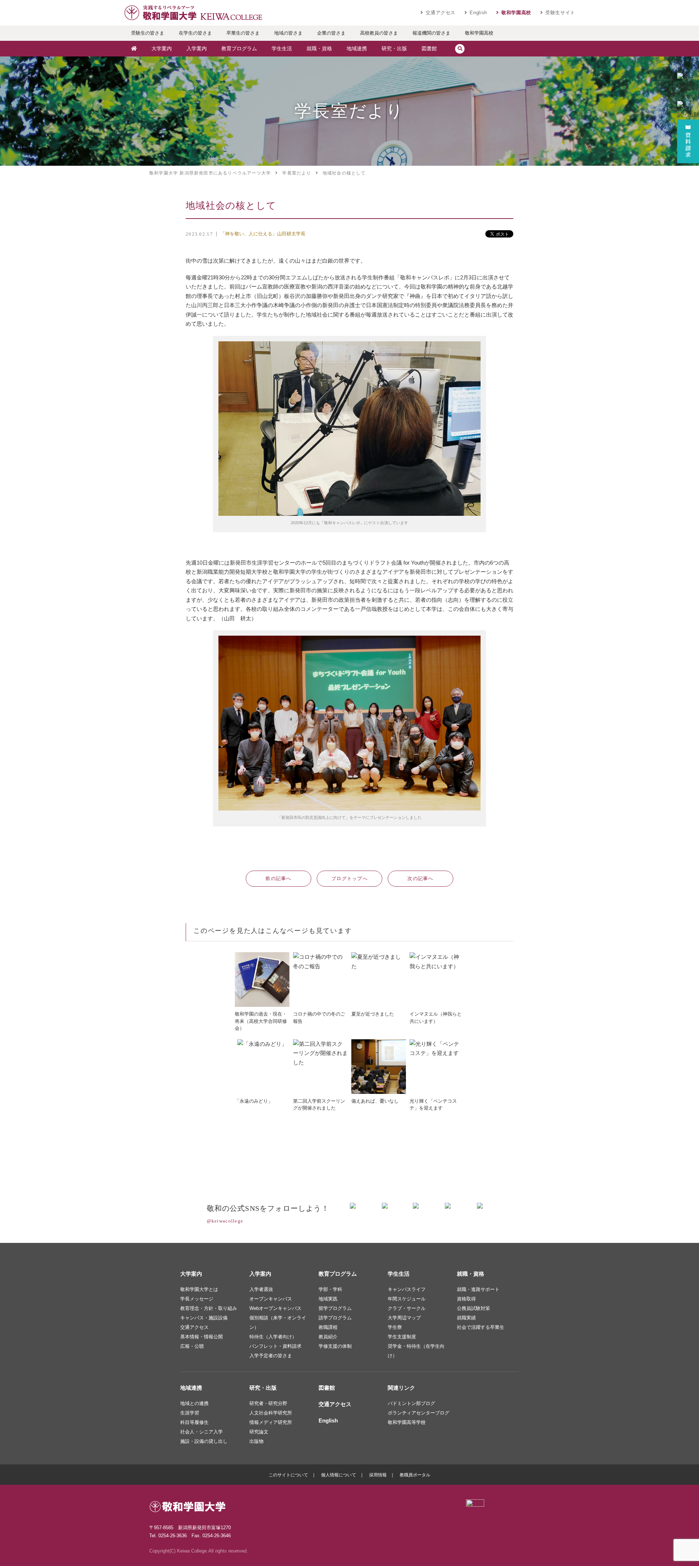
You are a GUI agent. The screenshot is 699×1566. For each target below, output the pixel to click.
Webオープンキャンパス (275, 1308)
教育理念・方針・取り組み (208, 1308)
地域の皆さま (288, 33)
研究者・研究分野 (268, 1403)
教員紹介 (328, 1336)
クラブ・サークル (407, 1308)
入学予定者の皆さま (270, 1355)
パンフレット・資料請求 (275, 1346)
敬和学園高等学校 (407, 1422)
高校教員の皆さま (379, 33)
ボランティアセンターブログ (418, 1413)
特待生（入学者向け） (273, 1336)
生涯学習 (189, 1413)
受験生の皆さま (147, 33)
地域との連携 (194, 1403)
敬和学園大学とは (199, 1289)
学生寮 (395, 1327)
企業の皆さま (331, 33)
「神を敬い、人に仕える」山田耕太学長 (262, 233)
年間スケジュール (407, 1299)
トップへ (349, 878)
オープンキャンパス (270, 1299)
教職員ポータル (415, 1474)
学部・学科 (330, 1289)
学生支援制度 (402, 1336)
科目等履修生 (194, 1422)
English (478, 12)
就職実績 (466, 1317)
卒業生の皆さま (243, 33)
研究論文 (258, 1431)
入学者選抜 (261, 1289)
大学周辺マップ (404, 1317)
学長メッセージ (196, 1299)
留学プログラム (335, 1308)
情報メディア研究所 (270, 1422)
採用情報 (378, 1474)
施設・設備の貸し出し (204, 1441)
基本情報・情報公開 (201, 1336)
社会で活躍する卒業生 (480, 1327)
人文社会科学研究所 (270, 1413)
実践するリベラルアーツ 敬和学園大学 (193, 13)
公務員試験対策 (473, 1308)
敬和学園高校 (516, 12)
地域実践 (328, 1299)
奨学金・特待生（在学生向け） (416, 1350)
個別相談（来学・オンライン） (277, 1322)
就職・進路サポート (478, 1289)
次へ (420, 878)
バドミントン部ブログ (411, 1403)
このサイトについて (288, 1474)
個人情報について (338, 1474)
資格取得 (466, 1299)
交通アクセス (440, 12)
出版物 (256, 1441)
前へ (278, 878)
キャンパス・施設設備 (204, 1317)
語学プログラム (335, 1317)
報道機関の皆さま (431, 33)
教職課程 (328, 1327)
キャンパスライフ (407, 1289)
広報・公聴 (192, 1346)
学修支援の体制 (335, 1346)
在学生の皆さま (195, 33)
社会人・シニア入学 (201, 1431)
